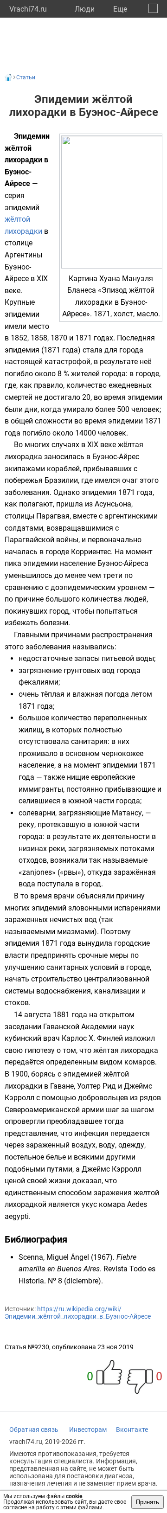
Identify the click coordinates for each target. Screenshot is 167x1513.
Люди (85, 9)
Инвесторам (88, 1429)
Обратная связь (33, 1429)
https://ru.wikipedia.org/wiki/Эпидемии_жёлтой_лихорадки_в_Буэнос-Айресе (78, 1312)
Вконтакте (132, 1429)
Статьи (25, 77)
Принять (147, 1502)
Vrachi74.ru (28, 9)
